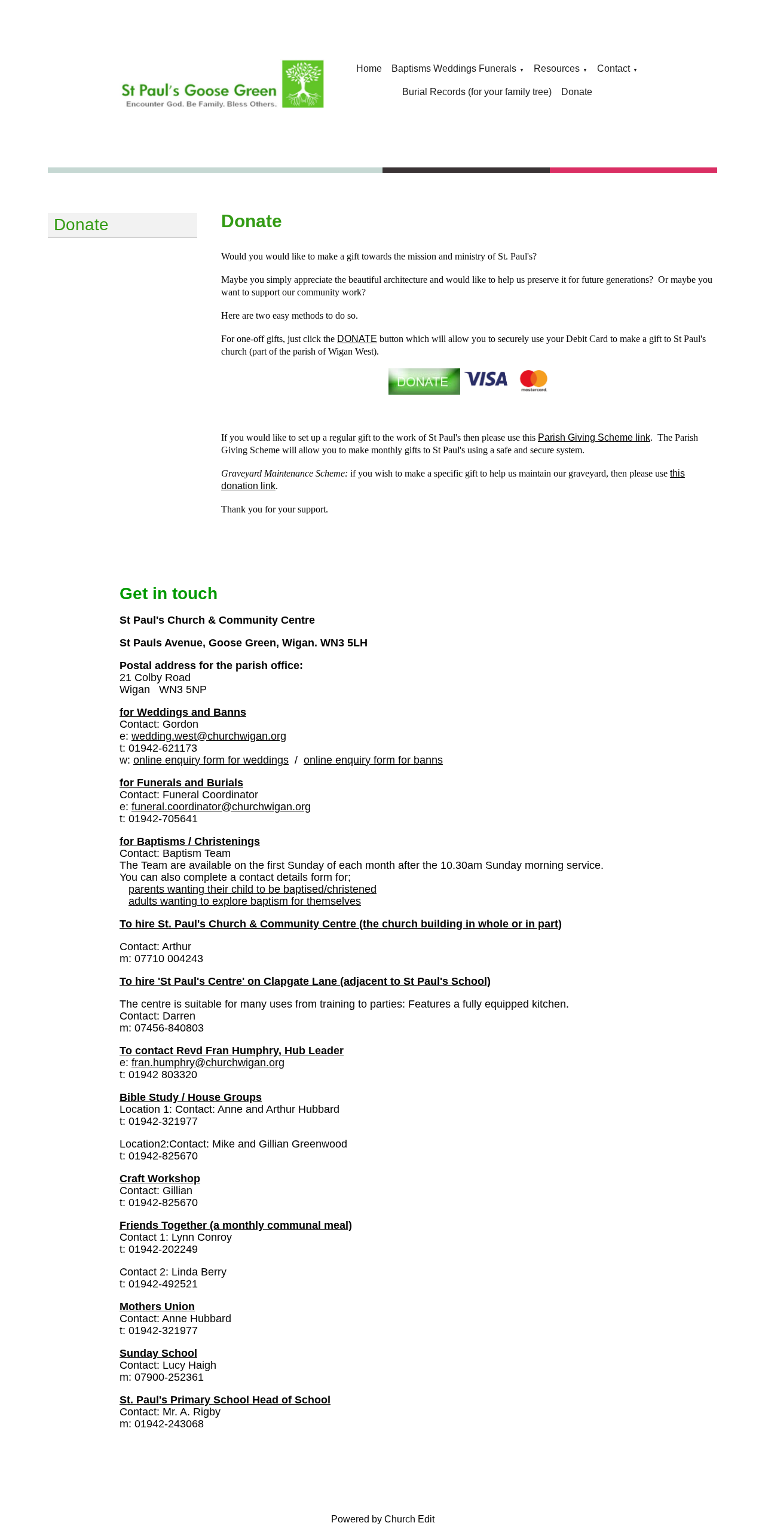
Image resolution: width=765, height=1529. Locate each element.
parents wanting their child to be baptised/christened (252, 889)
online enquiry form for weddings (211, 760)
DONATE (357, 339)
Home (369, 68)
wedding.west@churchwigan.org (208, 736)
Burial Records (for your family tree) (477, 92)
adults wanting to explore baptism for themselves (244, 901)
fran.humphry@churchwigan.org (207, 1063)
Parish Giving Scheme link (594, 437)
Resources (557, 68)
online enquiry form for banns (373, 760)
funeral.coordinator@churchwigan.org (221, 807)
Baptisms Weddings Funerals (453, 68)
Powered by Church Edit (382, 1519)
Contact (613, 68)
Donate (576, 92)
